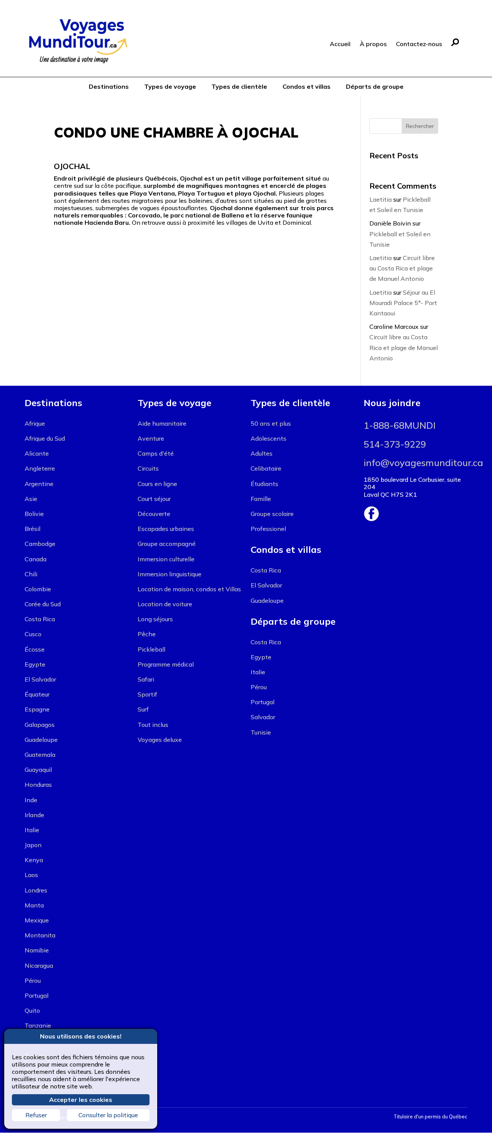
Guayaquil (38, 769)
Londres (36, 890)
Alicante (37, 453)
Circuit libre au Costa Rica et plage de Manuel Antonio (402, 268)
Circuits (148, 468)
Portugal (36, 995)
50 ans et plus (271, 423)
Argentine (39, 484)
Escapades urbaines (166, 528)
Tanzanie (38, 1025)
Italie (32, 830)
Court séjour (154, 499)
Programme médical (166, 664)
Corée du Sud (43, 604)
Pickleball (151, 649)
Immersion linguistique (169, 574)
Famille (261, 499)
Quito (32, 1010)
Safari (146, 679)
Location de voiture (165, 604)
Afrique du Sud (45, 438)
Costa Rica (40, 619)
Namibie (37, 950)
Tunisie (261, 732)
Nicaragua (39, 965)
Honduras (38, 784)
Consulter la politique (108, 1115)
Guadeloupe (41, 739)
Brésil (32, 528)
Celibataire (266, 468)
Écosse (35, 649)
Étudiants (264, 484)
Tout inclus (153, 724)
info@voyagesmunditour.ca (423, 462)
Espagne (37, 709)
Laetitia (380, 199)
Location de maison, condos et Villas (189, 589)
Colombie (38, 589)
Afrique (35, 423)
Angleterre (40, 468)
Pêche (147, 634)
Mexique (37, 920)
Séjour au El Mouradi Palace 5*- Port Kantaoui (403, 303)
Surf (143, 709)
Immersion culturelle (166, 559)
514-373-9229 (395, 444)
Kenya (34, 860)
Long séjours (155, 619)
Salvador (263, 717)
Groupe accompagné (167, 543)
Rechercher (420, 126)
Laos (31, 875)
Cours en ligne (157, 484)
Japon (33, 845)
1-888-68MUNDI (399, 425)
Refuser (36, 1115)
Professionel (268, 528)
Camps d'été (156, 453)
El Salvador (40, 679)
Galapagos (40, 724)
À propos (373, 44)
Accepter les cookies (80, 1099)
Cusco (33, 634)
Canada (36, 559)
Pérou (33, 980)
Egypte (35, 664)
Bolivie (34, 514)
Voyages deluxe (160, 739)
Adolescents (268, 438)
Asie (31, 499)
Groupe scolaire (272, 514)
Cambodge (40, 543)
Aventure (151, 438)
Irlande (34, 815)
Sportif (147, 694)
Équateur (37, 694)
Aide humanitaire (162, 423)
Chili (31, 574)
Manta (34, 905)
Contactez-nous (419, 44)
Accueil (340, 44)
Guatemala (40, 754)
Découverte (154, 514)
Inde (31, 800)
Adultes (262, 453)
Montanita (40, 935)
